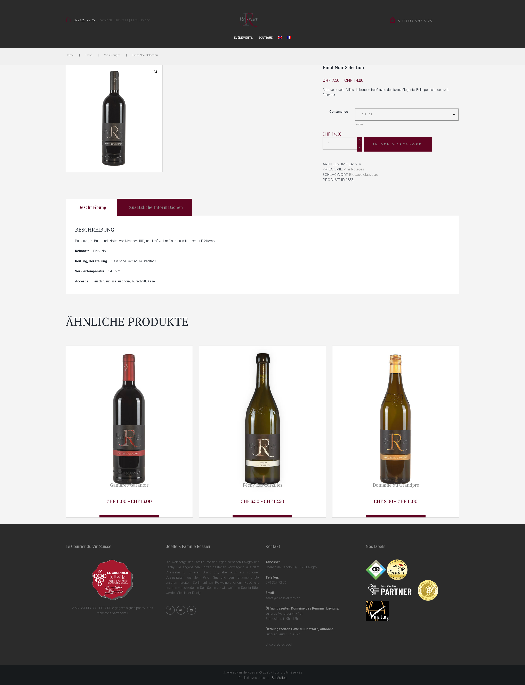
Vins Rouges (112, 55)
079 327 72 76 (84, 20)
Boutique (265, 37)
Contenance (338, 112)
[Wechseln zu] (280, 39)
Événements (243, 37)
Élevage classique (363, 175)
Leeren (359, 124)
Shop (89, 55)
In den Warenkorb (397, 144)
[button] (155, 71)
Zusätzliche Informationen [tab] (156, 207)
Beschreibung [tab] (92, 207)
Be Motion (279, 678)
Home (70, 55)
